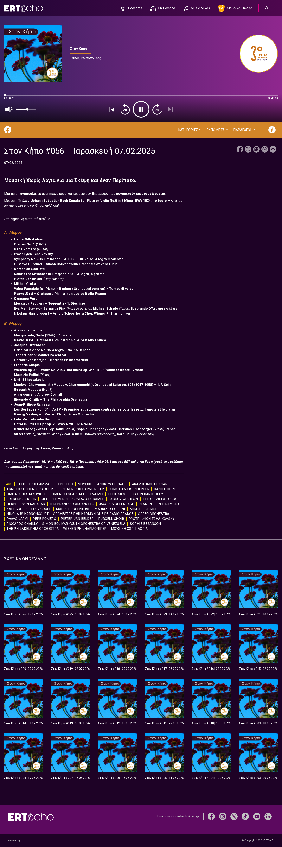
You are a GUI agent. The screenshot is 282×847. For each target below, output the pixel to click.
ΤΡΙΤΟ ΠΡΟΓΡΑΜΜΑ (33, 484)
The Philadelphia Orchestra (33, 529)
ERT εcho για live (137, 462)
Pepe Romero (44, 519)
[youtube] (256, 816)
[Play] (141, 109)
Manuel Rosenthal (73, 509)
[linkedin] (268, 816)
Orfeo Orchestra (153, 514)
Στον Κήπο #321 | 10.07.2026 (258, 614)
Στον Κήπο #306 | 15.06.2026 (117, 777)
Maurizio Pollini (110, 509)
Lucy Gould (41, 509)
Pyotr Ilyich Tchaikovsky (151, 519)
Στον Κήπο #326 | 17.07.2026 (23, 614)
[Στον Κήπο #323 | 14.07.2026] (164, 589)
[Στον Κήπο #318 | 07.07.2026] (117, 643)
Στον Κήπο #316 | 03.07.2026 (211, 668)
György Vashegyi (123, 499)
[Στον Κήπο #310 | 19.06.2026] (211, 698)
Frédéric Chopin (21, 499)
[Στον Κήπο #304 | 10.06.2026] (211, 752)
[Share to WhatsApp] (264, 150)
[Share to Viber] (256, 150)
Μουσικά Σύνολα (239, 8)
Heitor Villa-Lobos (160, 499)
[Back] (112, 109)
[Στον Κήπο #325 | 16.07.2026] (70, 589)
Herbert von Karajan (26, 504)
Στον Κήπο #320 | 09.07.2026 (23, 668)
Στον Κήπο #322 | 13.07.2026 (211, 614)
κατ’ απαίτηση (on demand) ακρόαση (55, 467)
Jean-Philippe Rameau (159, 504)
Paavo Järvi (17, 519)
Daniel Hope (165, 489)
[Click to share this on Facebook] (240, 150)
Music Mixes (200, 8)
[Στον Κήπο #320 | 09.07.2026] (23, 643)
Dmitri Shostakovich (26, 494)
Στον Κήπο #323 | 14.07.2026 (164, 614)
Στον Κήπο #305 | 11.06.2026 (164, 777)
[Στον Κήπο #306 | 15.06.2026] (117, 752)
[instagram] (222, 816)
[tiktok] (245, 816)
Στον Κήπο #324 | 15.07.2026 (117, 614)
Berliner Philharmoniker (80, 489)
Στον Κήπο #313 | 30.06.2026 (70, 723)
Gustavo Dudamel (88, 499)
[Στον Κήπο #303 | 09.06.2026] (258, 752)
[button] (276, 8)
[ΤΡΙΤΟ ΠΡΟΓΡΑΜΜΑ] (257, 54)
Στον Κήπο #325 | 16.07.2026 (70, 614)
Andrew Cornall (112, 484)
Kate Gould (17, 509)
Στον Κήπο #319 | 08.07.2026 (70, 668)
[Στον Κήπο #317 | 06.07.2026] (164, 643)
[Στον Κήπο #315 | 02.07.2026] (258, 643)
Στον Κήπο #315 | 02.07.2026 (258, 668)
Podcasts (135, 8)
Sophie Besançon (145, 524)
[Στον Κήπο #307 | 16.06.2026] (70, 752)
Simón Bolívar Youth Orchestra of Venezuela (83, 524)
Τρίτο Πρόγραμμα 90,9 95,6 (90, 462)
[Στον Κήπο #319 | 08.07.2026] (70, 643)
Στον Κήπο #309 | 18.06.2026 (258, 723)
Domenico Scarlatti (67, 494)
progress (11, 97)
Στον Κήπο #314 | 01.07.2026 (23, 723)
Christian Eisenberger (129, 489)
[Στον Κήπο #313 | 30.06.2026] (70, 698)
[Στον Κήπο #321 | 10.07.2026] (258, 589)
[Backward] (125, 109)
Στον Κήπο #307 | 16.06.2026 (70, 777)
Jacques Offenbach (116, 504)
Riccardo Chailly (22, 524)
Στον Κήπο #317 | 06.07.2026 (164, 668)
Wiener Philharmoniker (85, 529)
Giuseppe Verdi (54, 499)
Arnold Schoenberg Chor (30, 489)
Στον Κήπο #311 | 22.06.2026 (164, 723)
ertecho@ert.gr (188, 816)
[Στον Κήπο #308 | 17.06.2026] (23, 752)
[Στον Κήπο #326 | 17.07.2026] (23, 589)
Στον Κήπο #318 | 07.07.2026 (117, 668)
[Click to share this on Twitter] (248, 150)
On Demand (166, 8)
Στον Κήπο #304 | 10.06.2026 (211, 777)
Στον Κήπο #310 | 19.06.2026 (211, 723)
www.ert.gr (14, 840)
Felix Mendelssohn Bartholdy (135, 494)
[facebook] (211, 816)
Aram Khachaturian (150, 484)
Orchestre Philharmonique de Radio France (93, 514)
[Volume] (9, 109)
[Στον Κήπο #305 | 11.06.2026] (164, 752)
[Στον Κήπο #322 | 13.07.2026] (211, 589)
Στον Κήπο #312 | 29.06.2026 (117, 723)
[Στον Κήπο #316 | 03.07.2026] (211, 643)
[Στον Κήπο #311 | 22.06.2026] (164, 698)
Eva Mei (96, 494)
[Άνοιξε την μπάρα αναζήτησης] (266, 8)
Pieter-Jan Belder (77, 519)
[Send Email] (273, 150)
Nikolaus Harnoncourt (28, 514)
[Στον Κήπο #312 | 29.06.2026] (117, 698)
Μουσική (85, 484)
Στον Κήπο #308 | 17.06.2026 (23, 777)
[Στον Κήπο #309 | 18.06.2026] (258, 698)
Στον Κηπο (63, 484)
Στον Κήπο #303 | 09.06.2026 (258, 777)
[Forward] (157, 109)
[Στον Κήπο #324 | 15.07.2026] (117, 589)
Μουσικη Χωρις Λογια (129, 529)
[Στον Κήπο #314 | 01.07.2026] (23, 698)
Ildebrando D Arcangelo (72, 504)
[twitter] (234, 816)
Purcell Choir (111, 519)
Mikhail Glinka (143, 509)
